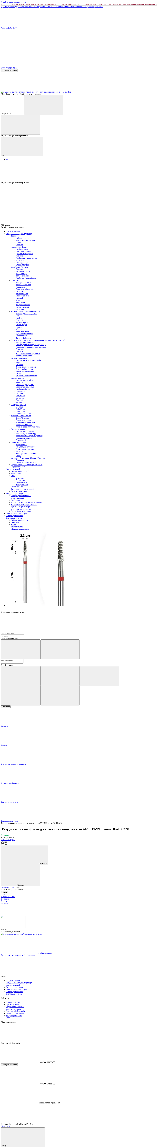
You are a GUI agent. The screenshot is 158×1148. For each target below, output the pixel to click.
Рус (7, 159)
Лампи (18, 242)
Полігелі (19, 318)
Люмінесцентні (22, 307)
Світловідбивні (22, 296)
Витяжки (19, 245)
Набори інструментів (25, 342)
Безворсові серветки (24, 369)
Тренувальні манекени (25, 422)
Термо (18, 300)
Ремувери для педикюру (26, 433)
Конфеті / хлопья (23, 305)
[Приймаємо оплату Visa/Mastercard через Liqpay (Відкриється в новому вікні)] (22, 934)
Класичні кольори (23, 285)
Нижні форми (21, 325)
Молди (19, 329)
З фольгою (20, 302)
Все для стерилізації (14, 493)
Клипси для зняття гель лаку (28, 427)
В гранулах (20, 480)
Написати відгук (8, 840)
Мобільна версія (45, 953)
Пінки (18, 456)
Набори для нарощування (26, 314)
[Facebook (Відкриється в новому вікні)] (56, 90)
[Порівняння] (20, 124)
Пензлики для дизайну (25, 385)
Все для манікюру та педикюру (19, 234)
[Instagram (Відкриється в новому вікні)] (19, 90)
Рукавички (20, 460)
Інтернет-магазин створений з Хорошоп (18, 955)
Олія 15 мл (20, 409)
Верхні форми (22, 322)
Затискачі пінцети (23, 338)
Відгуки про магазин (22, 7)
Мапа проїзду (6, 1126)
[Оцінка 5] (59, 695)
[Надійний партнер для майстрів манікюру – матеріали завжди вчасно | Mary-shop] (13, 927)
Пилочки (19, 365)
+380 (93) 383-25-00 (9, 28)
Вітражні (19, 291)
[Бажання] (79, 171)
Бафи (18, 362)
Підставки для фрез (24, 251)
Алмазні (19, 256)
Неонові (19, 298)
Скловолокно (21, 336)
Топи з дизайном (23, 276)
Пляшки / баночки (23, 420)
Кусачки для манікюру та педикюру (31, 347)
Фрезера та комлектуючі (26, 240)
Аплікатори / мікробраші (26, 376)
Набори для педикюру (25, 431)
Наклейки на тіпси (24, 425)
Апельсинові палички (25, 371)
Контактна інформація (56, 7)
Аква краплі (21, 382)
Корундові (20, 260)
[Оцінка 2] (59, 676)
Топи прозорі (21, 274)
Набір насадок (22, 249)
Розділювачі (21, 440)
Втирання (20, 398)
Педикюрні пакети (24, 438)
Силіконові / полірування (26, 258)
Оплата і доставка (39, 7)
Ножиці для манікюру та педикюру (31, 345)
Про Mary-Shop (7, 7)
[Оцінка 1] (20, 676)
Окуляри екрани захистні (26, 462)
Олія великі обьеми (24, 413)
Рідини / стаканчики (24, 333)
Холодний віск (22, 485)
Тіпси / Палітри (22, 418)
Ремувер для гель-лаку (25, 449)
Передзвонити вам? (9, 70)
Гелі (17, 316)
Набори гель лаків (23, 282)
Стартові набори (13, 231)
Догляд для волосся (14, 518)
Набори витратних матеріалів (28, 360)
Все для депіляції (13, 469)
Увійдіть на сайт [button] (8, 887)
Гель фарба (20, 391)
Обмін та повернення (74, 7)
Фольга (19, 402)
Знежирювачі (21, 445)
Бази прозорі (21, 269)
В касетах (20, 478)
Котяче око (20, 287)
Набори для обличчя (14, 516)
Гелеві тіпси (21, 320)
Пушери (19, 349)
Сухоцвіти (20, 400)
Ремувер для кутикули (25, 447)
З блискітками (22, 294)
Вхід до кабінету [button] (13, 1002)
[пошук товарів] (43, 105)
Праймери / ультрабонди (26, 278)
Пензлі (18, 327)
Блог (101, 7)
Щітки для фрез (22, 265)
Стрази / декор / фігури (25, 387)
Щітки (18, 373)
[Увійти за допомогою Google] (59, 649)
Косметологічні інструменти (28, 353)
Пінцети (19, 351)
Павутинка (20, 396)
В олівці (19, 407)
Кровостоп (20, 451)
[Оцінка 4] (20, 695)
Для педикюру (22, 262)
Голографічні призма (24, 289)
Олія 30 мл (20, 411)
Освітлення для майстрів (16, 513)
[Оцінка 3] (99, 676)
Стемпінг (20, 393)
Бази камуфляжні (23, 271)
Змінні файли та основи (26, 367)
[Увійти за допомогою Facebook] (20, 649)
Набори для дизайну (24, 380)
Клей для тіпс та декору (26, 453)
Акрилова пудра (23, 331)
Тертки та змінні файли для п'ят (29, 436)
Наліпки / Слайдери (24, 389)
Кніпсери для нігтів (24, 356)
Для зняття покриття (24, 254)
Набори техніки (22, 238)
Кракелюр (20, 309)
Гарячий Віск (21, 482)
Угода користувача (91, 7)
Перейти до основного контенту (14, 2)
